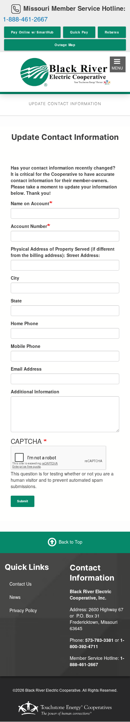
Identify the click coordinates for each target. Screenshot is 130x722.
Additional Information (35, 391)
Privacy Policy (23, 610)
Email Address (26, 369)
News (15, 597)
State (16, 300)
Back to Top (70, 542)
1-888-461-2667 (25, 18)
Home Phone (24, 323)
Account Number (29, 226)
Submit (22, 501)
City (15, 278)
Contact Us (20, 584)
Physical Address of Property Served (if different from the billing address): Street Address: (63, 252)
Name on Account (30, 203)
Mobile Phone (25, 346)
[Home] (65, 71)
